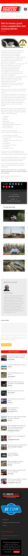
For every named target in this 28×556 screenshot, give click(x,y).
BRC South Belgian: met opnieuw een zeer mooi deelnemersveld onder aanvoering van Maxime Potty (13, 257)
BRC (8, 385)
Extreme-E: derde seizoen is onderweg (17, 364)
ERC (16, 439)
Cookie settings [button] (8, 551)
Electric (10, 366)
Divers (12, 359)
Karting (13, 376)
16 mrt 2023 (10, 360)
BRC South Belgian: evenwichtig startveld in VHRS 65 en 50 (13, 273)
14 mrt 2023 (10, 421)
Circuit (9, 359)
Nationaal (13, 446)
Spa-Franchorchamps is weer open (16, 390)
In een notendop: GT (13, 453)
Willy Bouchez (8, 293)
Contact (5, 525)
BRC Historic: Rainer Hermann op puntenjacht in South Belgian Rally (12, 223)
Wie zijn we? (6, 519)
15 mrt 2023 (10, 368)
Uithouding (19, 446)
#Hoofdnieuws (8, 16)
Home (2, 16)
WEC (12, 473)
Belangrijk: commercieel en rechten (11, 522)
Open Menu (25, 9)
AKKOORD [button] (16, 551)
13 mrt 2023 (10, 475)
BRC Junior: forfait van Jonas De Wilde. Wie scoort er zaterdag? (13, 240)
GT (12, 402)
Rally (11, 385)
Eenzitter (13, 411)
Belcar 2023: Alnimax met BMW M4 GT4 (17, 445)
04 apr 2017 (3, 31)
